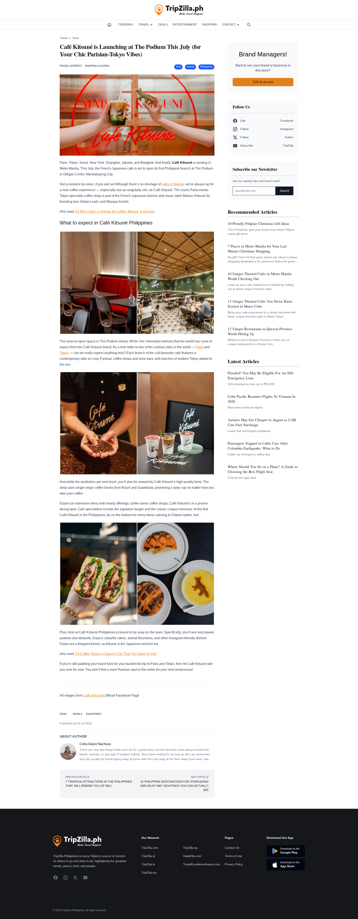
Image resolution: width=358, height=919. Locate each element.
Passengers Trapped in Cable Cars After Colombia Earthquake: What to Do (258, 446)
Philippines (206, 66)
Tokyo (64, 353)
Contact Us (232, 847)
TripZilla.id (148, 856)
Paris (199, 347)
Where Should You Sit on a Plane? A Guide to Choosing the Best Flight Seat (263, 469)
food (76, 38)
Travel (143, 24)
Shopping (209, 24)
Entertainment (185, 24)
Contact (229, 24)
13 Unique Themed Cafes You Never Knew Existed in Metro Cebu (260, 304)
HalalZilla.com (192, 856)
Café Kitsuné (92, 695)
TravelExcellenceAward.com (201, 864)
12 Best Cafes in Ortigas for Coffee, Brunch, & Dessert (115, 211)
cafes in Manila (173, 184)
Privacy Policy (234, 864)
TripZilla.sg (190, 847)
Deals (163, 24)
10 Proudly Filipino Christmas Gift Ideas (258, 223)
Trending (125, 24)
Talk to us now (263, 82)
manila (190, 66)
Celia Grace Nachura (95, 744)
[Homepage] (109, 24)
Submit (284, 190)
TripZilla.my (149, 872)
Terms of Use (233, 856)
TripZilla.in (148, 864)
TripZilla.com (150, 847)
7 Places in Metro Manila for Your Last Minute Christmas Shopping (257, 248)
